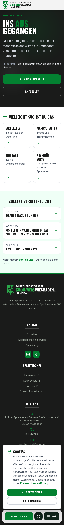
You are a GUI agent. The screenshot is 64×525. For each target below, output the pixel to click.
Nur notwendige (32, 500)
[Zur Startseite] (32, 5)
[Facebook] (36, 354)
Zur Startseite (34, 79)
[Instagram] (28, 354)
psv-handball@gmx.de (32, 444)
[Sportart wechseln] (38, 516)
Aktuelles (32, 91)
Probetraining (19, 516)
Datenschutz (30, 380)
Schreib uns (26, 259)
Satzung (30, 386)
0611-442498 (32, 434)
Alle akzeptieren (32, 492)
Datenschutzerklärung (34, 483)
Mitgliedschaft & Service (32, 339)
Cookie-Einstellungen (32, 391)
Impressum (30, 375)
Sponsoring (32, 345)
